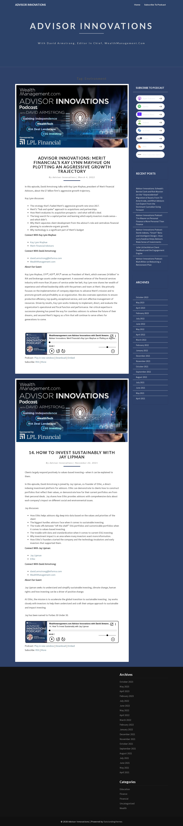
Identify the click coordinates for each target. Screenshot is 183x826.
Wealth (123, 808)
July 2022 (140, 318)
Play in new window (44, 357)
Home (137, 4)
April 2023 (140, 307)
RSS (37, 361)
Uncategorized (127, 803)
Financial (124, 798)
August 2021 (141, 377)
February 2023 (142, 313)
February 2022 (142, 345)
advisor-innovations (64, 177)
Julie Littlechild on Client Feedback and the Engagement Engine (150, 250)
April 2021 (140, 398)
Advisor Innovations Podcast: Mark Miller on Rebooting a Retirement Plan (149, 261)
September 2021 (143, 371)
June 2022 (140, 324)
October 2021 (142, 366)
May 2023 (140, 302)
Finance (123, 793)
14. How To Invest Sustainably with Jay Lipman (72, 454)
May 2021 (140, 393)
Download (61, 357)
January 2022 (142, 350)
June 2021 (140, 387)
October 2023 (142, 297)
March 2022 (141, 339)
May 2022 (140, 329)
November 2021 (143, 361)
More (43, 361)
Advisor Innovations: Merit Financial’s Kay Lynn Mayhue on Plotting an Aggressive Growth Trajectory (72, 165)
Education (125, 789)
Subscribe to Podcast (155, 4)
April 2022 (140, 334)
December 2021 (143, 355)
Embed (71, 357)
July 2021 (140, 382)
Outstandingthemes (113, 821)
